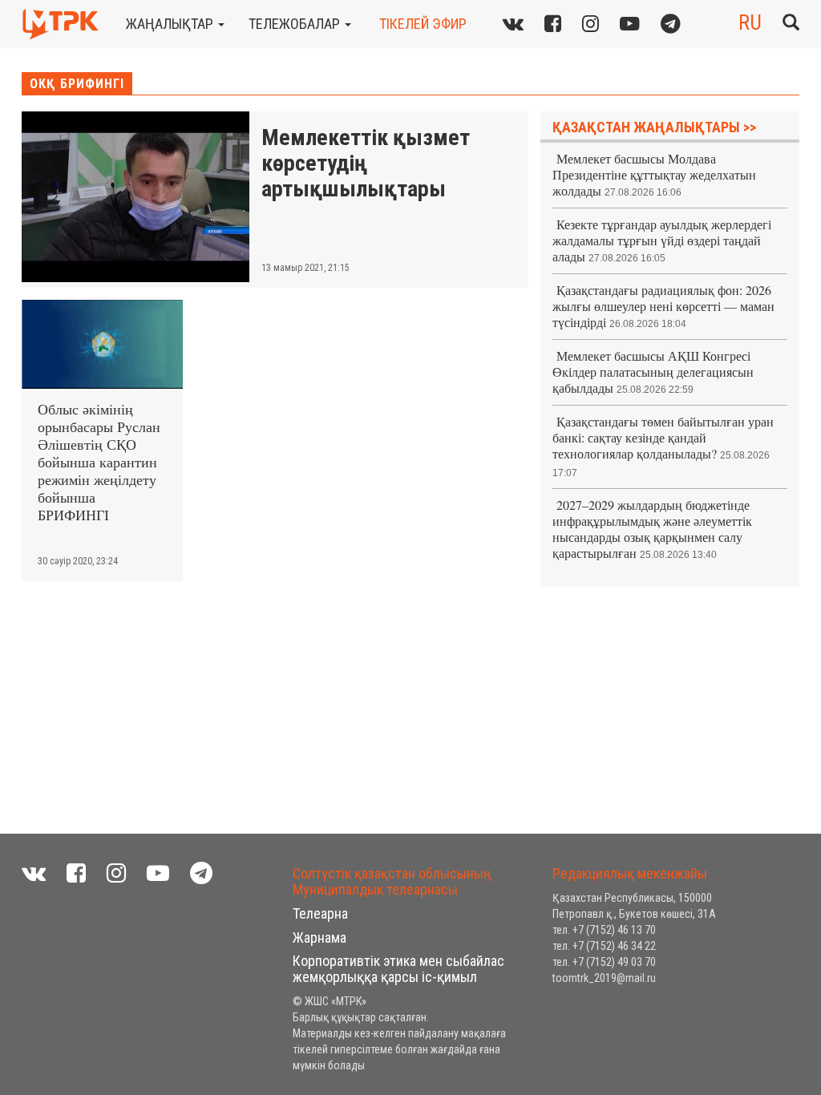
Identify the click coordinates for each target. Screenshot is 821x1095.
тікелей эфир (423, 23)
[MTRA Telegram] (671, 23)
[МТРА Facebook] (552, 23)
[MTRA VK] (513, 23)
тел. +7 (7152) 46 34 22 (604, 945)
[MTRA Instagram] (590, 23)
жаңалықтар (171, 23)
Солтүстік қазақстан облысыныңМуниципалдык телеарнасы (392, 881)
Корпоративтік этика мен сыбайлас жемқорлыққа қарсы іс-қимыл (398, 968)
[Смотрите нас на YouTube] (158, 873)
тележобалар (296, 23)
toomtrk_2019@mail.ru (604, 978)
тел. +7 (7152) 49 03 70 (604, 962)
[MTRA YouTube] (630, 23)
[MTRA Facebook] (76, 873)
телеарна (320, 913)
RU (750, 22)
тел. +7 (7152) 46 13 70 (604, 929)
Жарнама (319, 937)
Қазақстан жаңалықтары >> (654, 127)
